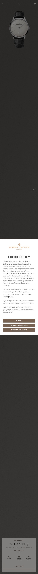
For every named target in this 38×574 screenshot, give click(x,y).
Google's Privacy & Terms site (13, 273)
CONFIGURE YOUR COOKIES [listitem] (19, 330)
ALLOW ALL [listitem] (19, 320)
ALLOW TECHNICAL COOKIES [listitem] (19, 325)
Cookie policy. (8, 297)
